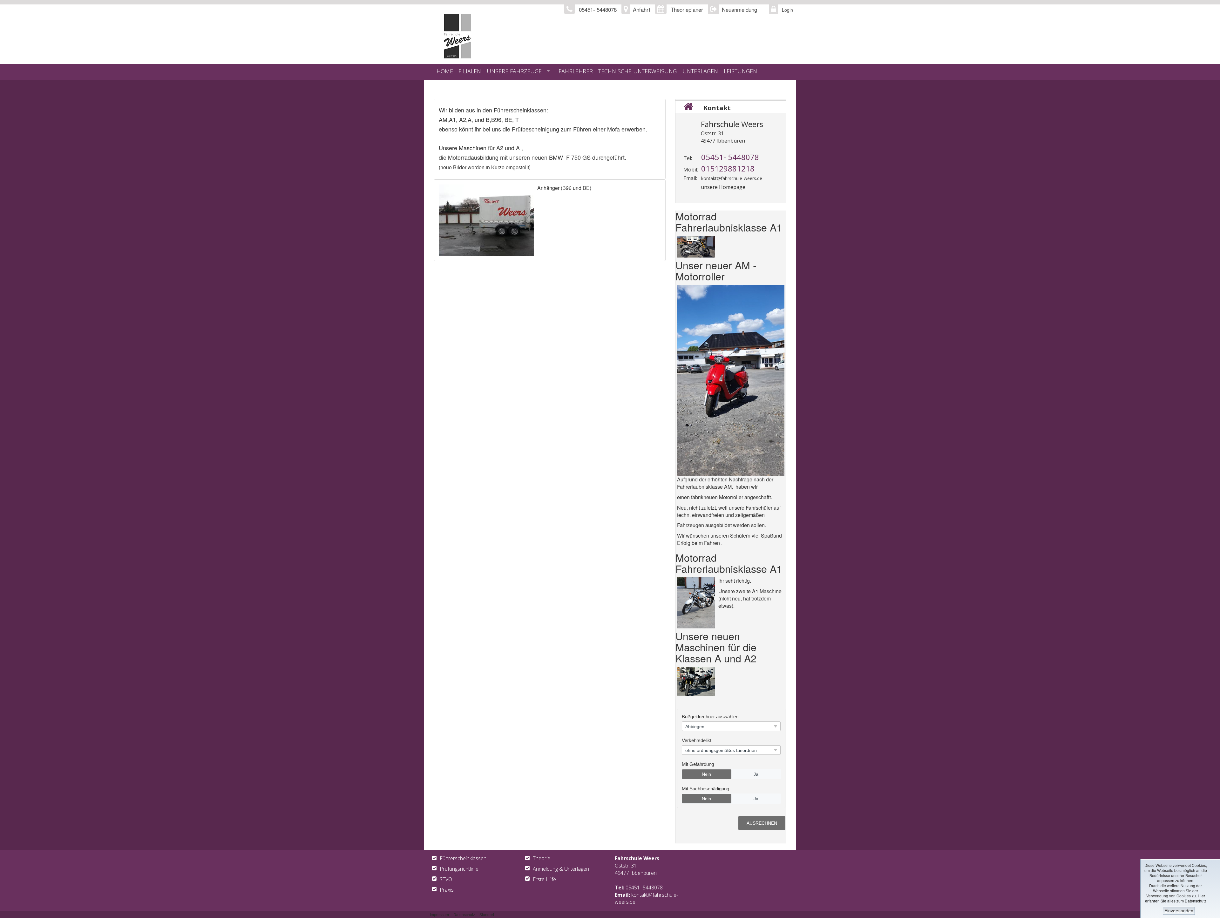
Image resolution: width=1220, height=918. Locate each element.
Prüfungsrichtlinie (459, 868)
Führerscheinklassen (463, 858)
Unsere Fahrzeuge (514, 71)
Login (786, 10)
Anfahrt (641, 9)
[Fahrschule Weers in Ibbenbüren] (532, 36)
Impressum (439, 914)
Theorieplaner (687, 9)
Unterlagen (700, 71)
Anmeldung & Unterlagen (561, 868)
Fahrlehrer (576, 71)
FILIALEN (469, 71)
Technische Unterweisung (637, 71)
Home (445, 71)
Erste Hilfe (544, 879)
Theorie (541, 858)
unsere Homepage (723, 187)
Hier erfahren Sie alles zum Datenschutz (1175, 898)
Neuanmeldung (739, 9)
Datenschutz (464, 914)
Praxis (447, 889)
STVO (446, 879)
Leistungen (740, 71)
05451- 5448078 (644, 887)
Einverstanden (1178, 910)
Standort (486, 914)
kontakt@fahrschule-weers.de (731, 178)
